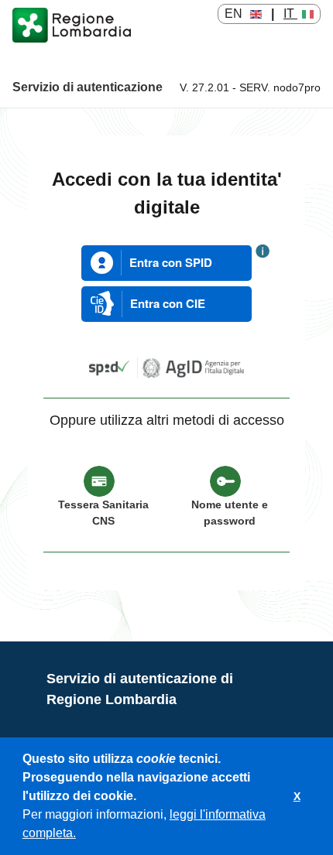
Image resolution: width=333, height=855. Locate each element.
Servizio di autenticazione (87, 87)
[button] (81, 835)
